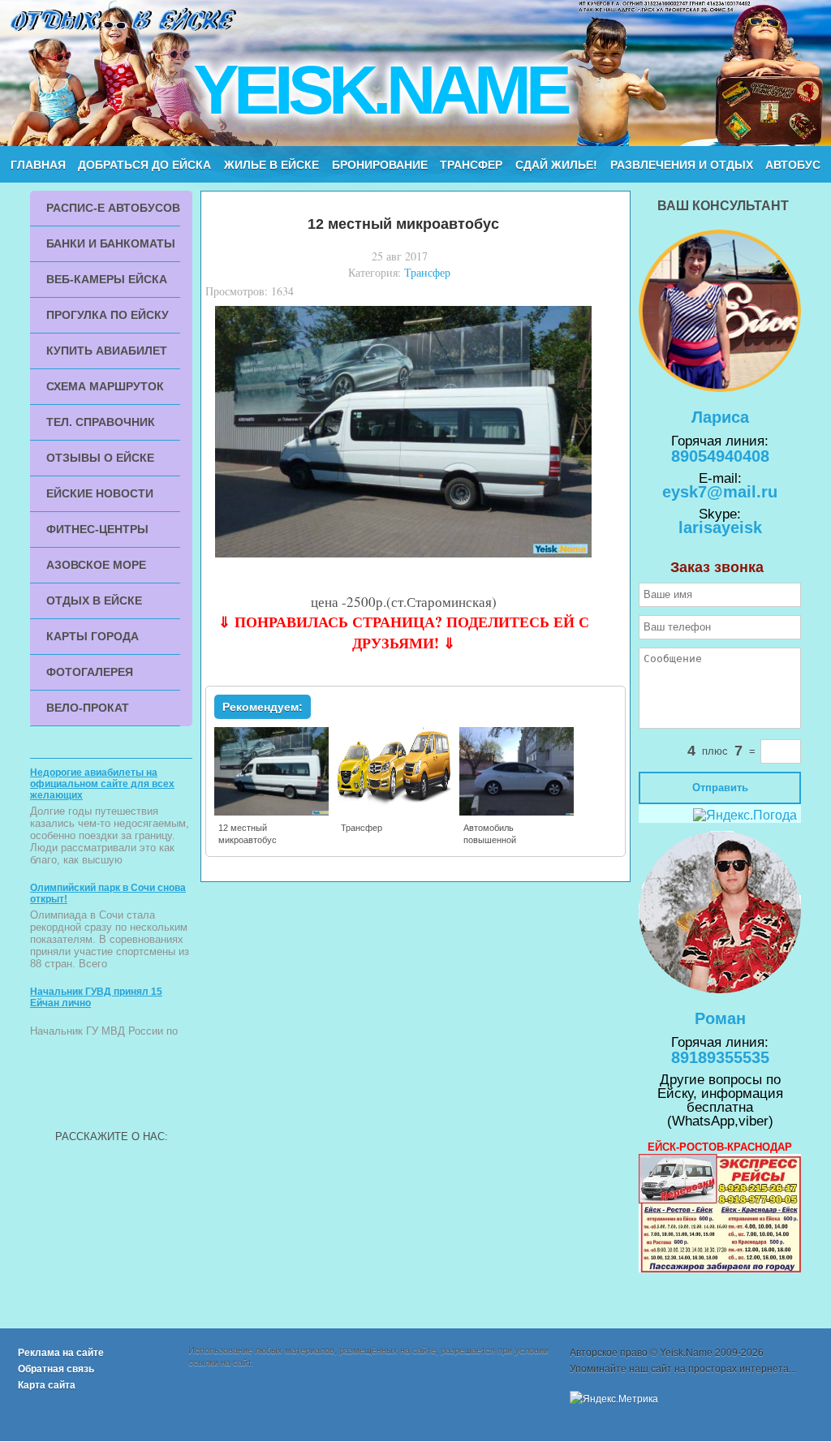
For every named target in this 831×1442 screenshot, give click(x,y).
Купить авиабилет (106, 350)
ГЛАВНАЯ (38, 164)
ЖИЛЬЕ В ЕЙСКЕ (271, 164)
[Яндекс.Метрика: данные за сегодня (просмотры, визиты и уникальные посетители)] (614, 1399)
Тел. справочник (100, 421)
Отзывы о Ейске (100, 457)
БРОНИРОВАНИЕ (380, 164)
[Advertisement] (111, 1085)
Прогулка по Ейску (107, 314)
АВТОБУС (792, 164)
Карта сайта (46, 1385)
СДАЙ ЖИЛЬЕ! (556, 164)
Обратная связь (56, 1369)
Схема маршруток (105, 386)
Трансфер (427, 272)
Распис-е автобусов (113, 207)
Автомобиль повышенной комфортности (493, 840)
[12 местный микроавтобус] (272, 812)
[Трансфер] (395, 812)
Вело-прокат (87, 707)
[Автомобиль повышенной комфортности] (517, 812)
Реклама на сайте (61, 1352)
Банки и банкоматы (110, 243)
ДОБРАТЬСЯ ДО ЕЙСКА (144, 164)
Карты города (92, 636)
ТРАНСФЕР (471, 164)
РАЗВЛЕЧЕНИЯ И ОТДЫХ (681, 164)
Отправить (720, 787)
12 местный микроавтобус (247, 834)
